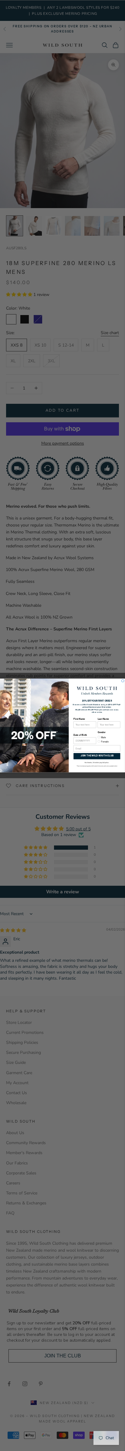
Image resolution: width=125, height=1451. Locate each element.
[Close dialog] (122, 680)
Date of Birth (80, 735)
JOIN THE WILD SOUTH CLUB (96, 756)
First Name (79, 719)
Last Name (103, 719)
